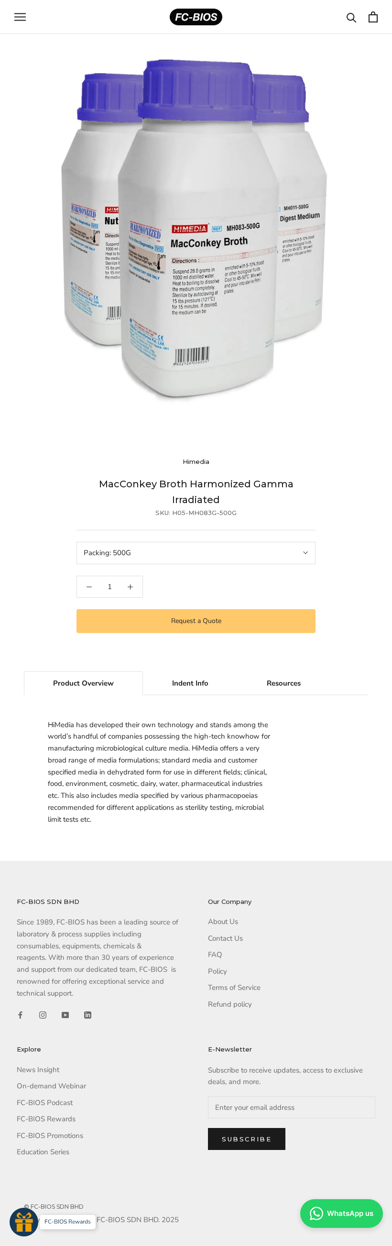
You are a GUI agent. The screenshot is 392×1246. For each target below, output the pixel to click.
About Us (223, 921)
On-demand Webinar (51, 1086)
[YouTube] (65, 1014)
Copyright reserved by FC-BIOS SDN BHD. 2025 (101, 1220)
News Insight (38, 1069)
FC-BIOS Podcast (45, 1102)
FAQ (215, 954)
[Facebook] (20, 1014)
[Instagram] (42, 1014)
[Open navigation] (20, 17)
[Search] (352, 17)
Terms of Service (234, 987)
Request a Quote (196, 620)
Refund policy (230, 1004)
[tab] (83, 683)
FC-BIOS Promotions (50, 1135)
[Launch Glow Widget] (24, 1222)
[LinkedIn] (87, 1014)
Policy (217, 971)
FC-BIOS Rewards (46, 1119)
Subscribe (247, 1139)
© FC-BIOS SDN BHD (54, 1206)
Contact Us (225, 938)
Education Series (43, 1152)
